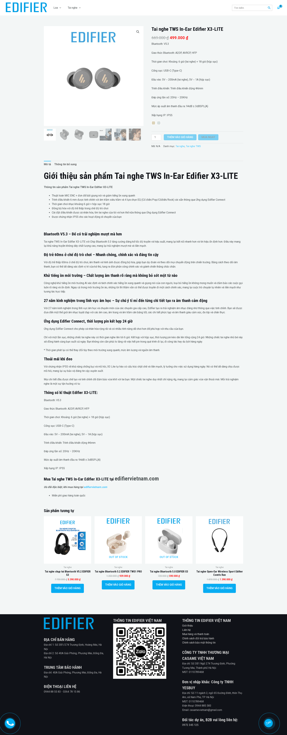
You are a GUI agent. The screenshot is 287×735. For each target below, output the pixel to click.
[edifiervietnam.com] (9, 723)
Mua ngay (208, 137)
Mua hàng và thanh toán (195, 634)
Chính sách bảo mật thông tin (199, 642)
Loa (55, 7)
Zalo (268, 722)
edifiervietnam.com (137, 478)
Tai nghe (72, 7)
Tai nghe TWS (193, 146)
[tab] (47, 164)
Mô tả (47, 164)
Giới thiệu (187, 625)
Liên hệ (186, 630)
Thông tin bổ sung (65, 164)
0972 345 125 (190, 725)
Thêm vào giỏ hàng (180, 137)
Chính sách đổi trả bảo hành (198, 638)
